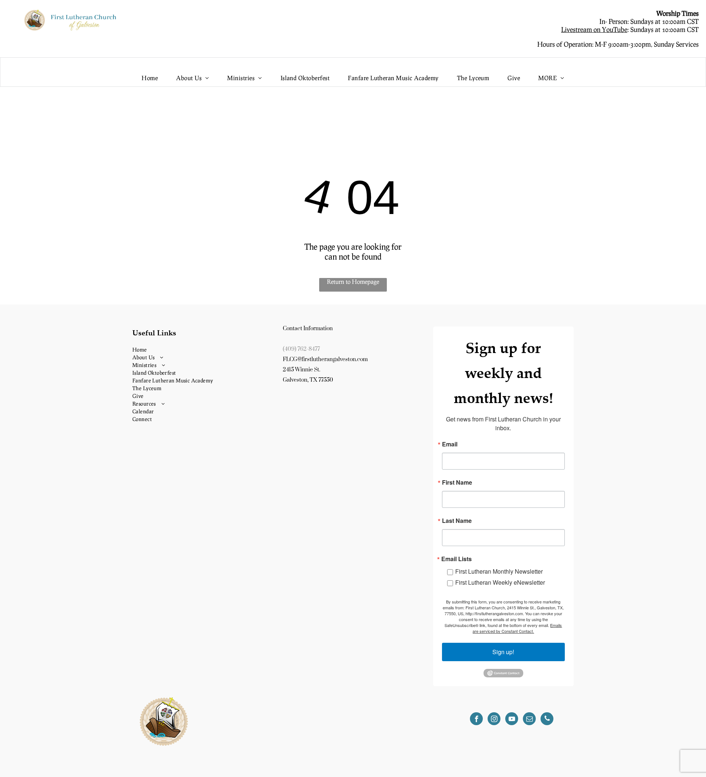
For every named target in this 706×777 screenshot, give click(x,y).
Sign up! (503, 652)
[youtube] (511, 719)
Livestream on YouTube (594, 29)
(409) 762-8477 (301, 349)
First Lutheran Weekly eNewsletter (500, 582)
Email (449, 444)
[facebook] (476, 719)
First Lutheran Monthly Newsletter (499, 571)
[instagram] (494, 719)
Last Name (457, 521)
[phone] (547, 719)
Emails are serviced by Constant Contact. (517, 628)
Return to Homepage (353, 281)
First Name (457, 482)
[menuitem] (149, 77)
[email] (529, 719)
